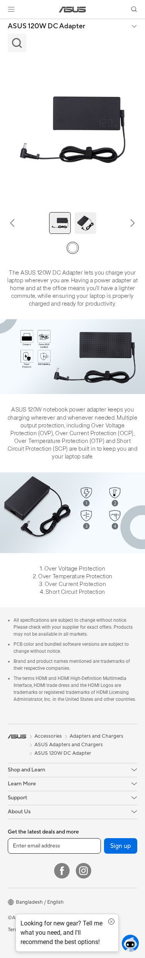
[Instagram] (83, 870)
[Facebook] (62, 870)
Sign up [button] (120, 846)
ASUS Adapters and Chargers (68, 745)
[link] (72, 9)
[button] (11, 9)
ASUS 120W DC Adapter (46, 26)
